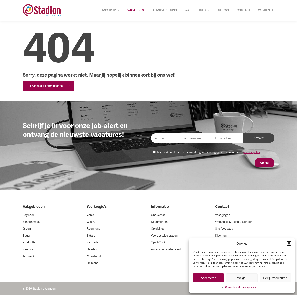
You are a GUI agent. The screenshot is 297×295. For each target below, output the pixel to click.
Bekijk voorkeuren (275, 278)
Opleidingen (158, 229)
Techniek (28, 256)
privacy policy (251, 152)
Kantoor (28, 249)
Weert (91, 222)
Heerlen (92, 249)
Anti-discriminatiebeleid (166, 249)
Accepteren (208, 278)
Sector (258, 138)
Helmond (92, 263)
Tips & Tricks (159, 242)
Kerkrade (93, 242)
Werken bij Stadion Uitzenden (233, 222)
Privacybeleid (249, 287)
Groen (27, 229)
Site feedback (224, 229)
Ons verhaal (158, 215)
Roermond (93, 229)
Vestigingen (222, 215)
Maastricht (94, 256)
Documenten (159, 222)
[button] (289, 243)
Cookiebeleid (232, 287)
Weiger (241, 278)
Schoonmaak (31, 222)
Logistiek (28, 215)
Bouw (26, 235)
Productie (29, 242)
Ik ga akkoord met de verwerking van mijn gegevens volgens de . (208, 152)
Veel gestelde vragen (164, 235)
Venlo (90, 215)
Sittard (91, 235)
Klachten (221, 235)
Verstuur (264, 162)
